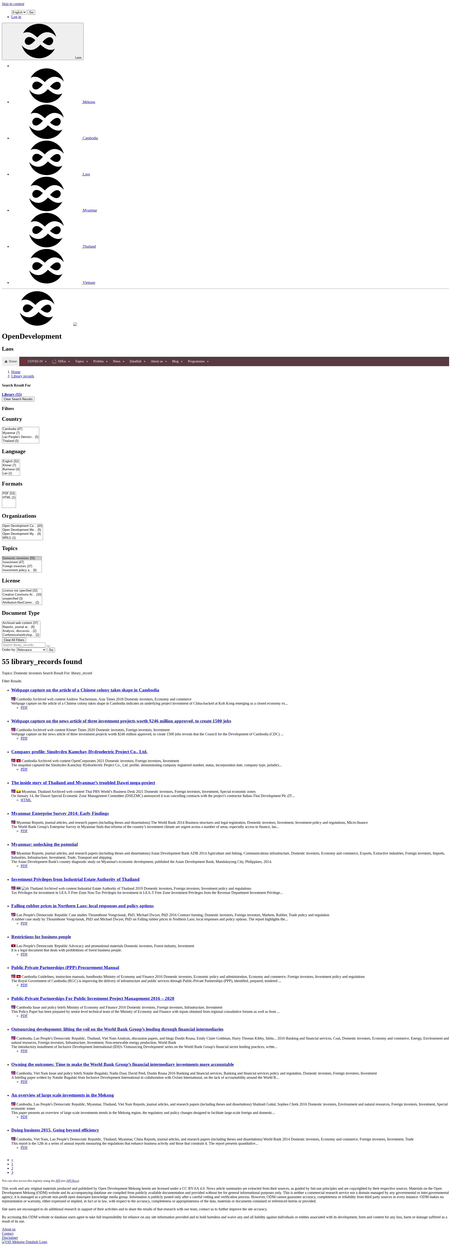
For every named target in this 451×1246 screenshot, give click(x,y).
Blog (175, 361)
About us (157, 361)
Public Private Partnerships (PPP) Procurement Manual (65, 967)
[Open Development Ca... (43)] (22, 526)
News (116, 361)
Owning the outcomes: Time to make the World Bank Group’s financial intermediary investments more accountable (122, 1064)
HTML (26, 800)
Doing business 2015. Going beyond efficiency (55, 1130)
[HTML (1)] (9, 498)
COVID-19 (35, 361)
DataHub (135, 361)
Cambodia (90, 138)
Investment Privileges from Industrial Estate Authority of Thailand (75, 879)
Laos (78, 57)
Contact (7, 1233)
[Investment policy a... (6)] (22, 570)
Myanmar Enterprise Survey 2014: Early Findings (60, 813)
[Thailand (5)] (20, 441)
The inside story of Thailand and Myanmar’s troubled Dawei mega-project (83, 782)
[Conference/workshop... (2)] (21, 635)
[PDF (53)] (9, 494)
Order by (8, 650)
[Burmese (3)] (11, 469)
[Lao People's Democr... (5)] (20, 437)
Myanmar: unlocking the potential (44, 844)
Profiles (98, 361)
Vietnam (89, 283)
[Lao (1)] (11, 473)
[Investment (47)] (22, 562)
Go (31, 12)
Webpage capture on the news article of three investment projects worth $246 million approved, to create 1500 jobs (121, 720)
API (57, 1180)
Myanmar (90, 210)
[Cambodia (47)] (20, 429)
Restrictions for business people (41, 936)
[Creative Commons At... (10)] (22, 595)
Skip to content (13, 4)
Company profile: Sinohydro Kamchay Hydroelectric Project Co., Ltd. (79, 751)
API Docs (72, 1180)
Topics (79, 361)
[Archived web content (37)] (21, 623)
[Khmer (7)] (11, 465)
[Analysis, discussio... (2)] (21, 631)
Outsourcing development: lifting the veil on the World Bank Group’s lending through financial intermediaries (117, 1029)
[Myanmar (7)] (20, 433)
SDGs (62, 361)
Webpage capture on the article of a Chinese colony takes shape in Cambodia (85, 690)
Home (13, 361)
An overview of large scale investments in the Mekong (62, 1095)
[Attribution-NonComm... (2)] (22, 603)
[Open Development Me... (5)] (22, 530)
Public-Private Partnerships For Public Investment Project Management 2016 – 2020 (92, 998)
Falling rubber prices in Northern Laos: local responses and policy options (82, 905)
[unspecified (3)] (22, 599)
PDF (24, 708)
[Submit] (48, 646)
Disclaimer (10, 1238)
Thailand (89, 246)
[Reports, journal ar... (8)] (21, 627)
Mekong (89, 102)
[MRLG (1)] (22, 538)
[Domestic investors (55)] (22, 558)
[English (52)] (11, 461)
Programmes (196, 361)
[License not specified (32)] (22, 591)
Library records (22, 376)
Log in (16, 17)
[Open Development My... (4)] (22, 534)
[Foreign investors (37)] (22, 566)
